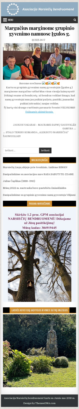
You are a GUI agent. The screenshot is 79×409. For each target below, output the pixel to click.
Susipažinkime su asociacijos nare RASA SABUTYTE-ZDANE (38, 174)
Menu (10, 20)
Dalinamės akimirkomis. (39, 111)
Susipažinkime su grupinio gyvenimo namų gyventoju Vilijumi (39, 195)
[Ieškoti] (75, 19)
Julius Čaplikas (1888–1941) (19, 181)
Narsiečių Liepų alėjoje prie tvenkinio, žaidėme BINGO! (35, 167)
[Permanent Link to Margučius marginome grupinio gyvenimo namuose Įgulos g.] (39, 61)
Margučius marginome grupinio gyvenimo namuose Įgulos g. (39, 31)
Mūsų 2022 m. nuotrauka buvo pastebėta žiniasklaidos (34, 188)
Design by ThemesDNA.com (39, 403)
